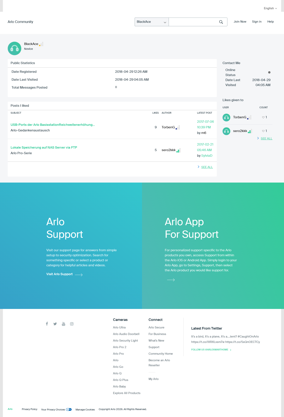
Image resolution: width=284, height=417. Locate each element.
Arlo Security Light (125, 340)
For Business (157, 334)
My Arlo (8, 2)
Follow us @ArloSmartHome (209, 350)
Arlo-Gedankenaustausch (30, 130)
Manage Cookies (85, 410)
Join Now (240, 21)
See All (207, 167)
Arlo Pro (118, 353)
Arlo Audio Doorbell (126, 334)
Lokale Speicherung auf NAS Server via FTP (44, 147)
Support (154, 347)
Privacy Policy (29, 409)
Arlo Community (20, 22)
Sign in (257, 21)
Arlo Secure (156, 327)
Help (270, 21)
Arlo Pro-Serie (21, 153)
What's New (156, 340)
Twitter (55, 323)
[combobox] (198, 22)
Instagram (71, 323)
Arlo (115, 360)
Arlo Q (117, 373)
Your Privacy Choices (53, 410)
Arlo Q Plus (120, 380)
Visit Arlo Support (59, 274)
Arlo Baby (119, 386)
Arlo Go (118, 366)
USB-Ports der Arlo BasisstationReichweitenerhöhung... (53, 125)
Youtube (63, 323)
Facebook (46, 323)
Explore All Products (126, 393)
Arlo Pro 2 (119, 347)
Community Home (161, 353)
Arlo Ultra (119, 327)
